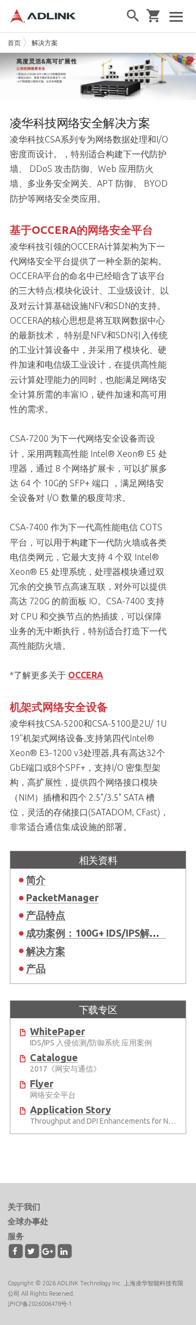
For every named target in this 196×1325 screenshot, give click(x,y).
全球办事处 (28, 1221)
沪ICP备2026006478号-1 (40, 1304)
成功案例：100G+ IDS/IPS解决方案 (102, 932)
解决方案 (45, 42)
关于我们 (24, 1206)
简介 (36, 879)
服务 (16, 1236)
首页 (14, 42)
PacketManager (62, 897)
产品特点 (45, 914)
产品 (36, 968)
